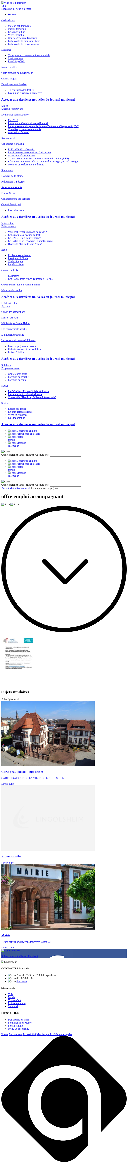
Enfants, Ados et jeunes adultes (24, 349)
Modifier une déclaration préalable (26, 164)
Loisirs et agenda (17, 408)
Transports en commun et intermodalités (29, 55)
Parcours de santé (17, 380)
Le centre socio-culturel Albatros (25, 394)
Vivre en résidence (18, 414)
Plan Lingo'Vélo (16, 61)
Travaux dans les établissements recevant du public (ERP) (38, 158)
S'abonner (21, 981)
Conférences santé (17, 373)
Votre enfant (7, 223)
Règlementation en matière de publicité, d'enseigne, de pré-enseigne (43, 161)
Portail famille (15, 1025)
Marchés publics (45, 1034)
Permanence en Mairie (20, 1022)
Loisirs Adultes (16, 352)
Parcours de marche (18, 376)
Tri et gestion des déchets (21, 90)
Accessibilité (29, 1034)
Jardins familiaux (17, 28)
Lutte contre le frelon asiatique (24, 44)
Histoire (12, 14)
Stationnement (15, 58)
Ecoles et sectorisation (19, 255)
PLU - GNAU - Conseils (21, 149)
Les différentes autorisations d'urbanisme (29, 152)
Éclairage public (16, 32)
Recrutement (15, 1034)
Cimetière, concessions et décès (24, 129)
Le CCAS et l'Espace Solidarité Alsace (28, 391)
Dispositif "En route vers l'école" (25, 244)
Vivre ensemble (16, 35)
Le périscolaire (16, 264)
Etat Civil (13, 120)
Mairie (4, 105)
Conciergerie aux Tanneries (22, 38)
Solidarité (6, 365)
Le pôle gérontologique (20, 411)
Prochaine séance (17, 210)
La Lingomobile (16, 417)
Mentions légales (63, 1034)
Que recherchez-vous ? (25, 454)
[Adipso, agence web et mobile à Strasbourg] (64, 1161)
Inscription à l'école (18, 258)
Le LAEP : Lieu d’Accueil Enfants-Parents (30, 241)
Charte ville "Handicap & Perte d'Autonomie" (32, 397)
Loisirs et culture (10, 303)
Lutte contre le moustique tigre (24, 41)
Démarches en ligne (18, 1019)
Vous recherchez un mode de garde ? (27, 231)
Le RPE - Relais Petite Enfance (24, 238)
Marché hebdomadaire (20, 25)
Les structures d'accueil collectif (24, 235)
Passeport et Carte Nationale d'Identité (28, 123)
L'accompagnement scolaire (22, 346)
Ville (3, 5)
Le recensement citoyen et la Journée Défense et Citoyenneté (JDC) (43, 126)
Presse (4, 1034)
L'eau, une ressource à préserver (25, 93)
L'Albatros (13, 275)
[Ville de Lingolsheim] (13, 2)
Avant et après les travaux (21, 155)
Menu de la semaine (18, 1028)
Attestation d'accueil (18, 132)
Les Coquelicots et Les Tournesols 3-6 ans (30, 278)
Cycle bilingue (15, 261)
